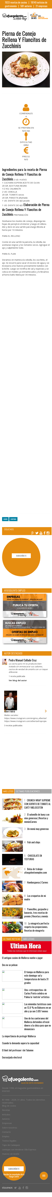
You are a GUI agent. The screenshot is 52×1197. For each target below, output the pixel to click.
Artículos (6, 1119)
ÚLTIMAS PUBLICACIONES (28, 789)
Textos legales (9, 1145)
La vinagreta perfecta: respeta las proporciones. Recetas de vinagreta (36, 928)
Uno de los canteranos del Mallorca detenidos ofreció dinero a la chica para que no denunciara (36, 1028)
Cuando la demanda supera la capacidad (20, 1048)
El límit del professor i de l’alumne (17, 1055)
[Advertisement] (26, 398)
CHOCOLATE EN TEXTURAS (33, 859)
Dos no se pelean (9, 966)
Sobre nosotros (9, 1132)
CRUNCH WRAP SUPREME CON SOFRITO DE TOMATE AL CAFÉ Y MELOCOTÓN (36, 804)
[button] (5, 707)
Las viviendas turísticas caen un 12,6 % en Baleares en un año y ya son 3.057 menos (37, 1010)
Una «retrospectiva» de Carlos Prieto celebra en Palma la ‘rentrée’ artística (36, 994)
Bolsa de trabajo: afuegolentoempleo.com (35, 872)
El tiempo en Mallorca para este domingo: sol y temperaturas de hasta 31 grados (36, 978)
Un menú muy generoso (38, 830)
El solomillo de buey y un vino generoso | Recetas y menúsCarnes (36, 819)
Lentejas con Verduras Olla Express (19, 1154)
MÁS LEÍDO (8, 789)
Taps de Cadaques (11, 1149)
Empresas (7, 1128)
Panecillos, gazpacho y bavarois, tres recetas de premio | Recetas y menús (36, 914)
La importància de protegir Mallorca (19, 1041)
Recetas (6, 1114)
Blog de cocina (9, 1110)
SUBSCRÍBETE (21, 555)
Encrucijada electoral (12, 1062)
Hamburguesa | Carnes (37, 884)
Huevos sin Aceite (10, 1158)
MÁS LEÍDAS (28, 940)
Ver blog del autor (17, 678)
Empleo (5, 1141)
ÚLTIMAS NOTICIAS (11, 940)
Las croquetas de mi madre (35, 899)
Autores (6, 1123)
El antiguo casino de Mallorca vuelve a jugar (22, 959)
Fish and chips (33, 844)
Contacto (6, 1136)
